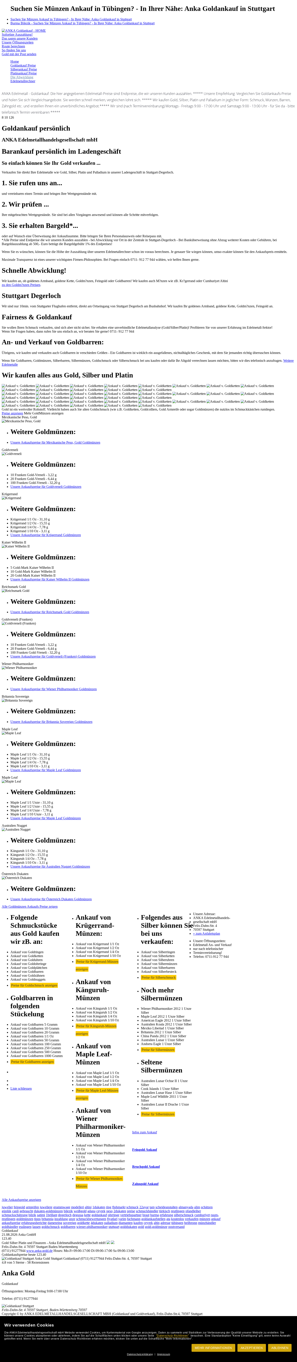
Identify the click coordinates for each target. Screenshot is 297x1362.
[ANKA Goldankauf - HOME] (24, 30)
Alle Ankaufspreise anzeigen (21, 1200)
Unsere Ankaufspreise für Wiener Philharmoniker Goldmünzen (53, 689)
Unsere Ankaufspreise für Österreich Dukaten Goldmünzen (51, 899)
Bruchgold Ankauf (146, 1166)
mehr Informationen (213, 1348)
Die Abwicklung (21, 77)
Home (14, 61)
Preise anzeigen (12, 413)
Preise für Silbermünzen (158, 1050)
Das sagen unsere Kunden (20, 38)
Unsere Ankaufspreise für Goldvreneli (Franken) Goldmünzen (53, 656)
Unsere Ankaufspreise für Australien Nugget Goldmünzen (50, 866)
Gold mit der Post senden (19, 54)
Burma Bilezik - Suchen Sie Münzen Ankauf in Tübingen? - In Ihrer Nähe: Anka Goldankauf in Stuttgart (82, 23)
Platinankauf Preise (23, 73)
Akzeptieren (252, 1348)
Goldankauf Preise (23, 65)
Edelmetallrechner (22, 81)
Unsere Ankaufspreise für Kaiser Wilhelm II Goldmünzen (49, 579)
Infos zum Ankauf (144, 1132)
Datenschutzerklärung (140, 1354)
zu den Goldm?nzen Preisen (21, 285)
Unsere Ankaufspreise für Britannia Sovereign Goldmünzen (51, 722)
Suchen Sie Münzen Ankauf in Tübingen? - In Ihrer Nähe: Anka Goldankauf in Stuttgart (71, 19)
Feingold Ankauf (144, 1150)
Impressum (163, 1354)
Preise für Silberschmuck (159, 977)
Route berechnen (13, 46)
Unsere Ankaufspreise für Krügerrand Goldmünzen (45, 535)
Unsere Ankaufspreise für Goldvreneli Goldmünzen (45, 486)
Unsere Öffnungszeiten (17, 42)
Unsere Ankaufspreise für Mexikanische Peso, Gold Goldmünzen (55, 442)
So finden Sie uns (14, 50)
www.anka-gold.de (39, 1251)
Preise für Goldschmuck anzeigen (34, 985)
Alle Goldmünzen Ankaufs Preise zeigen (30, 906)
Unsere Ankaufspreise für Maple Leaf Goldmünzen (45, 770)
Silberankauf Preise (23, 69)
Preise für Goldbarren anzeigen (32, 1062)
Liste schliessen (21, 1088)
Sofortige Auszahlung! (17, 34)
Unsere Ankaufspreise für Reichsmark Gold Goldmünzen (49, 612)
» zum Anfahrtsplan (206, 933)
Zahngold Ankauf (145, 1184)
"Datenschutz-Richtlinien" (172, 1335)
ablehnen (279, 1348)
